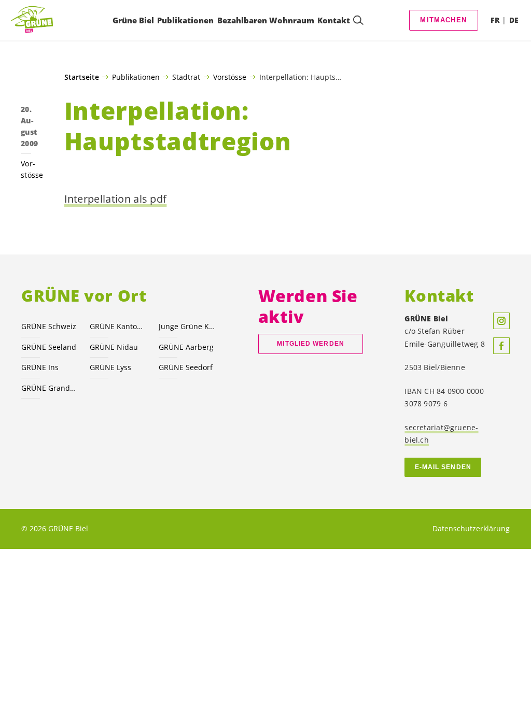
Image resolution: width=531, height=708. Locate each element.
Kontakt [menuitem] (333, 20)
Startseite (81, 77)
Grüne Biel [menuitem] (133, 20)
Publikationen (136, 77)
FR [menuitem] (495, 20)
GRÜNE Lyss (110, 367)
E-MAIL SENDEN (443, 467)
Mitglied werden (310, 343)
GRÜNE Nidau (114, 347)
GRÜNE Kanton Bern (118, 326)
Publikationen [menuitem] (185, 20)
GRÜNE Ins (40, 367)
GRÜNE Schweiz (48, 326)
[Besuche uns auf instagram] (501, 321)
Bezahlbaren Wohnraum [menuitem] (265, 20)
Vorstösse (229, 77)
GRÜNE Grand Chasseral (49, 388)
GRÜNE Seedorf (186, 367)
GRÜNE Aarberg (186, 347)
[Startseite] (34, 20)
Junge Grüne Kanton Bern (187, 326)
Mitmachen (443, 20)
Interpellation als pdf (115, 199)
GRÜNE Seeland (48, 347)
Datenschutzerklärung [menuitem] (471, 528)
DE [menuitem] (514, 20)
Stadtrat (186, 77)
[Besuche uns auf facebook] (501, 345)
